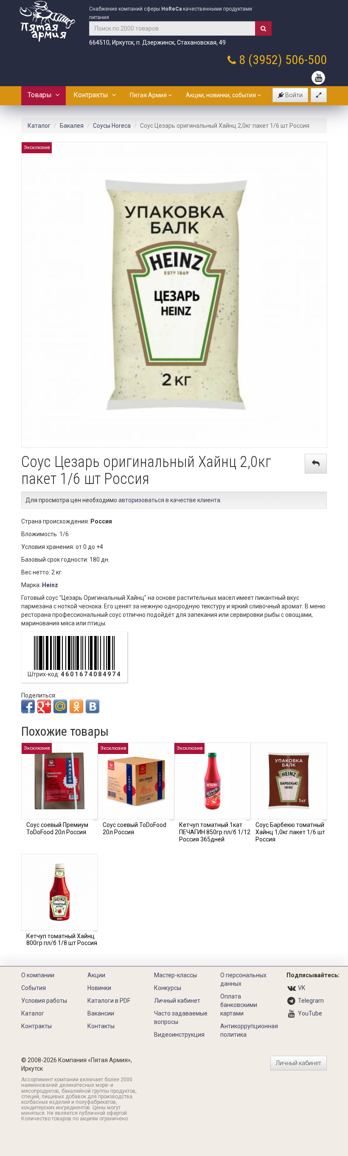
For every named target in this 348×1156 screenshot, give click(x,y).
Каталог (39, 125)
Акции (96, 975)
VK (301, 987)
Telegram (311, 1000)
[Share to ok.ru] (76, 706)
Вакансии (100, 1013)
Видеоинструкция (179, 1034)
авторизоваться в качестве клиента (169, 500)
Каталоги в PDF (108, 1000)
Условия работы (44, 1000)
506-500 (306, 59)
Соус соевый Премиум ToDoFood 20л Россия (57, 828)
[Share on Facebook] (28, 706)
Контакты (101, 1026)
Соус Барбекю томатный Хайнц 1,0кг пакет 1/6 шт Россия (290, 832)
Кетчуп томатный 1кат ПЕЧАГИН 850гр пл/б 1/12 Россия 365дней (214, 832)
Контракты (92, 95)
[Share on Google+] (44, 706)
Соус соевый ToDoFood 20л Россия (134, 828)
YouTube (310, 1013)
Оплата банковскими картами (238, 1005)
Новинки (99, 987)
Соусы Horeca (112, 125)
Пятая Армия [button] (149, 95)
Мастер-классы (175, 975)
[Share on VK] (92, 706)
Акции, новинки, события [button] (221, 95)
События (33, 987)
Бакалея (72, 125)
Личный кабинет (177, 1000)
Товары (41, 95)
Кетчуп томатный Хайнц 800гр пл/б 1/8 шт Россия (61, 940)
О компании (37, 975)
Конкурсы (167, 987)
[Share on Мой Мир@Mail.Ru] (60, 706)
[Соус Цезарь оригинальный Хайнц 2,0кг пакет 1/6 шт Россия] (174, 294)
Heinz (50, 585)
